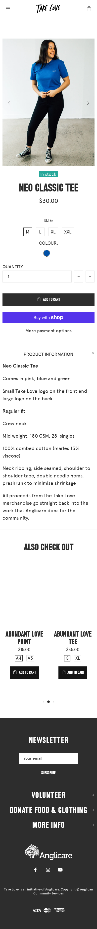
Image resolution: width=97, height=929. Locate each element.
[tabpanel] (24, 625)
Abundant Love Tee (73, 638)
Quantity (12, 267)
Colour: (48, 243)
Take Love (48, 851)
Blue (47, 253)
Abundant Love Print (24, 638)
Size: (48, 220)
